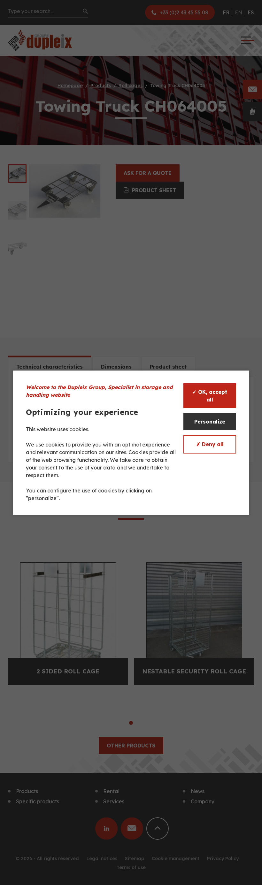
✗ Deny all (210, 444)
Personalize (209, 421)
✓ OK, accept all (209, 396)
